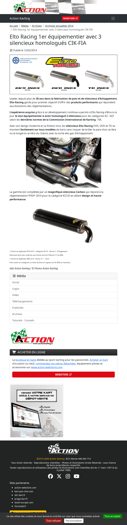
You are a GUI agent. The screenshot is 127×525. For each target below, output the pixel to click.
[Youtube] (76, 477)
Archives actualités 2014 (59, 26)
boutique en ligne (25, 360)
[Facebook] (50, 477)
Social (15, 282)
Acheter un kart (99, 360)
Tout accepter (113, 516)
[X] (59, 477)
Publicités (18, 307)
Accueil (14, 26)
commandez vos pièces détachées (56, 363)
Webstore (69, 18)
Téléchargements (22, 301)
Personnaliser (74, 520)
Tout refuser (53, 520)
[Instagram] (68, 477)
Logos (15, 288)
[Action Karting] (63, 7)
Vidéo (15, 295)
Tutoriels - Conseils (23, 320)
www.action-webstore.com (46, 367)
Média (24, 26)
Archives (37, 26)
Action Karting (20, 18)
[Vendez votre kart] (37, 410)
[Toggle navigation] (113, 18)
